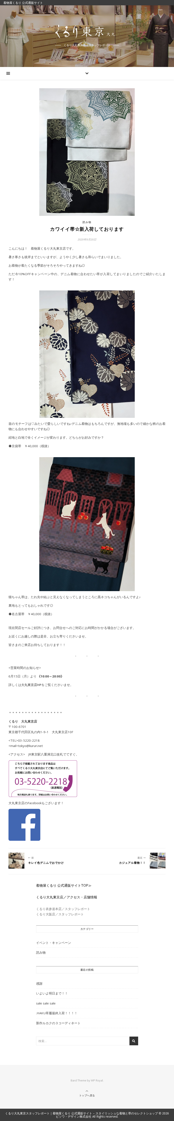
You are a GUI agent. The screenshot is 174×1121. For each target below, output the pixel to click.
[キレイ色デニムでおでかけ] (16, 861)
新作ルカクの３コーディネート (58, 1023)
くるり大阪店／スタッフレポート (60, 914)
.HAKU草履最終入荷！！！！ (56, 1013)
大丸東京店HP (31, 685)
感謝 (39, 983)
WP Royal (97, 1080)
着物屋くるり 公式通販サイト (23, 3)
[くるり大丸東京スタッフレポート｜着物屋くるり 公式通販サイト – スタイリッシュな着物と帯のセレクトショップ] (87, 32)
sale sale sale (46, 1003)
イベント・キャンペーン (53, 942)
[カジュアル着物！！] (158, 861)
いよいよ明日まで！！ (52, 993)
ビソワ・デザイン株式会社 (73, 1116)
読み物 (87, 222)
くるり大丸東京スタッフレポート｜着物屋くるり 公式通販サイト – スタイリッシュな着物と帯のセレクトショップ (81, 1113)
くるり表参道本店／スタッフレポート (63, 909)
